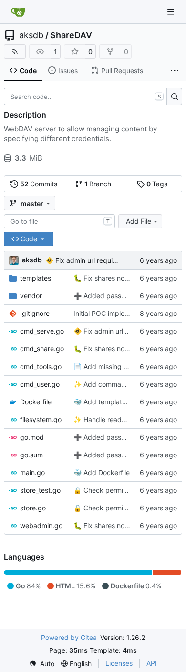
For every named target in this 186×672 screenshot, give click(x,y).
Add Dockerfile (106, 472)
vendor (31, 296)
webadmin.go (41, 525)
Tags (157, 184)
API (151, 663)
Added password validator (124, 296)
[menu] (41, 664)
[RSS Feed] (15, 51)
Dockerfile (36, 402)
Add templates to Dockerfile (126, 402)
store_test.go (40, 490)
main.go (32, 472)
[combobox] (59, 221)
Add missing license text (120, 366)
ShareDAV (71, 35)
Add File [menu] (138, 221)
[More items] (174, 71)
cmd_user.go (40, 384)
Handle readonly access (120, 419)
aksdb (31, 35)
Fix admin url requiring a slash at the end (117, 260)
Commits (39, 184)
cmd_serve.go (42, 331)
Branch (98, 184)
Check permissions (112, 490)
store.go (33, 508)
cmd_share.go (42, 349)
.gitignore (35, 313)
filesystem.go (41, 419)
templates (35, 278)
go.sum (31, 455)
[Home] (18, 12)
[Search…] (174, 96)
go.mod (32, 437)
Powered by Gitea (69, 637)
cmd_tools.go (41, 366)
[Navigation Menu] (171, 12)
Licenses (119, 663)
